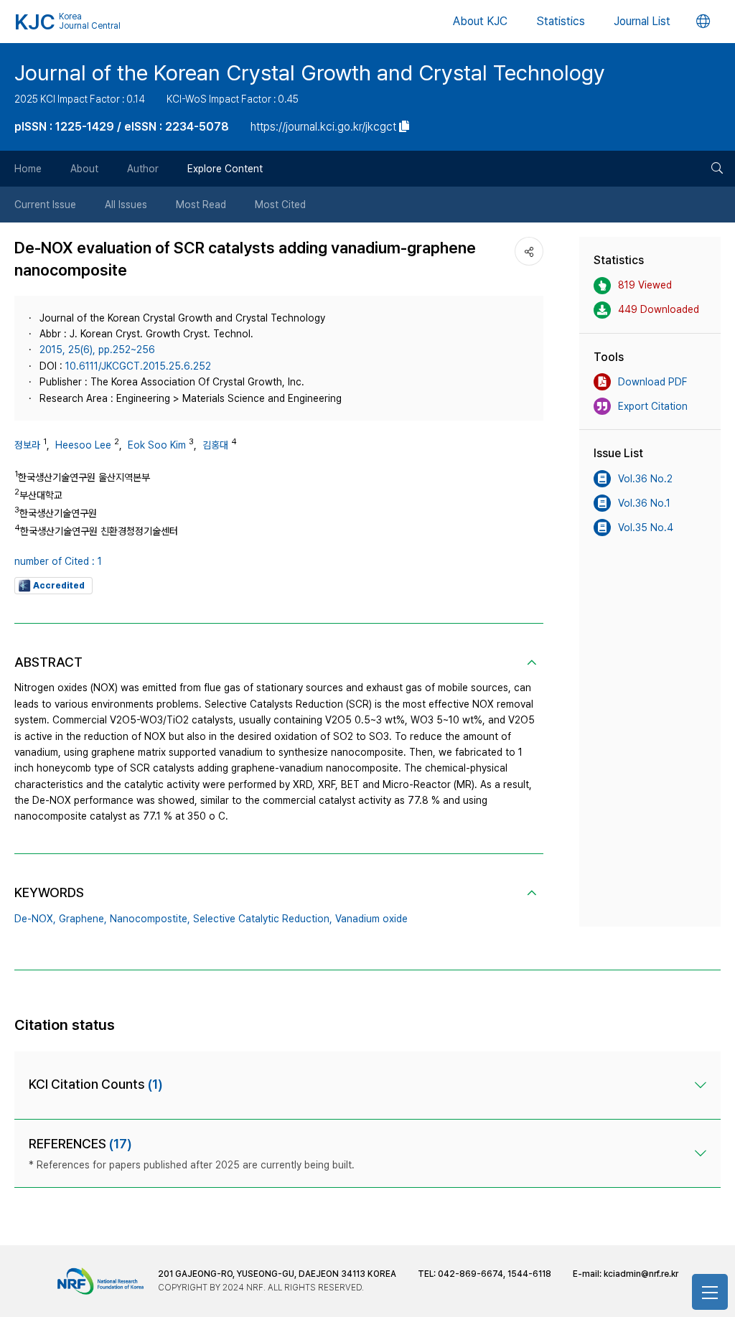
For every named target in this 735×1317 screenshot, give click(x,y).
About (84, 168)
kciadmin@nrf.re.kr (641, 1274)
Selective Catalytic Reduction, (262, 918)
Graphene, (83, 918)
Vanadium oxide (371, 918)
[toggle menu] (710, 1292)
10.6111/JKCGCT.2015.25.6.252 (138, 366)
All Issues (126, 204)
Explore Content (225, 168)
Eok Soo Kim (157, 445)
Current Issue (45, 204)
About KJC (480, 21)
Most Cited (280, 204)
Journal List (642, 21)
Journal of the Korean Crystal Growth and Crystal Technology (309, 72)
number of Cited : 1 (58, 561)
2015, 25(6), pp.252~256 (97, 349)
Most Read (201, 204)
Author (143, 168)
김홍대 (215, 445)
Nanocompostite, (150, 918)
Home (28, 168)
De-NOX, (35, 918)
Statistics (560, 21)
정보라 (27, 445)
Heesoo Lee (83, 445)
